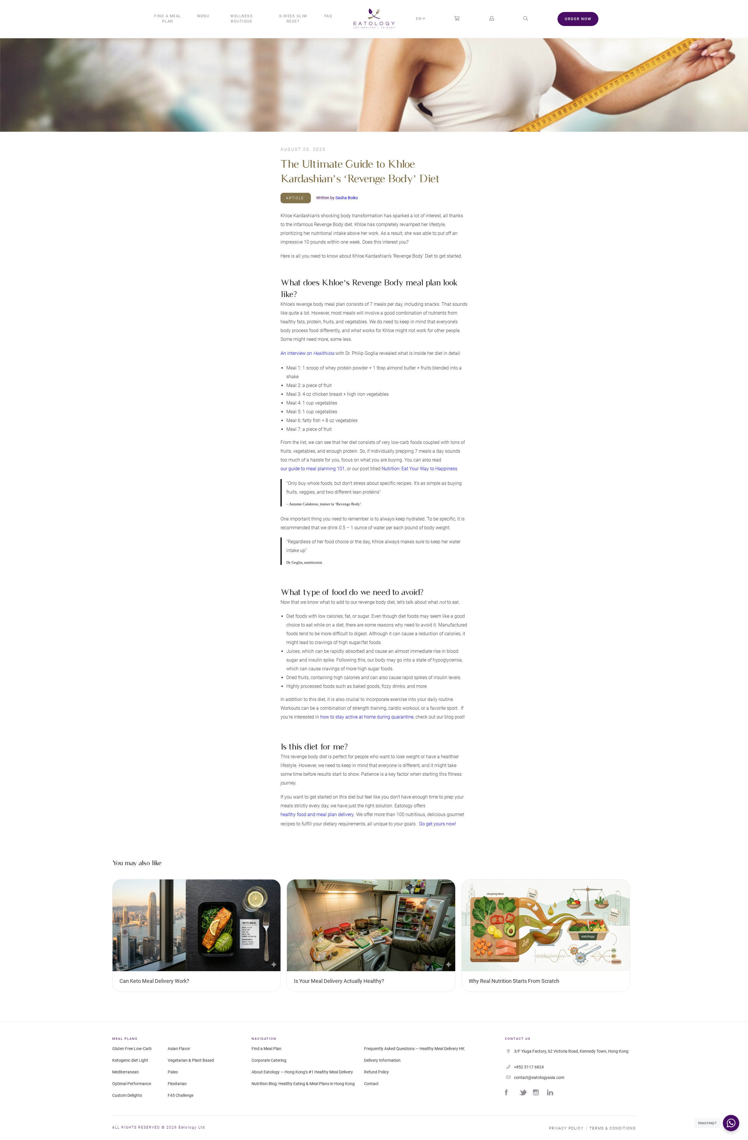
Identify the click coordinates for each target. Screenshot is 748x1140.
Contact (371, 1083)
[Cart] (456, 19)
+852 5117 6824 (529, 1067)
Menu (203, 16)
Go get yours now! (437, 824)
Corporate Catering (269, 1060)
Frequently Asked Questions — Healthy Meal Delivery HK (414, 1048)
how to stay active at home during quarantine (366, 717)
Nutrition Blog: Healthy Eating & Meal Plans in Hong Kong (303, 1083)
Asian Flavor (179, 1048)
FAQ (328, 16)
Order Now (578, 19)
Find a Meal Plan (167, 18)
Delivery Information (382, 1060)
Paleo (173, 1072)
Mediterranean (125, 1072)
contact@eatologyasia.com (539, 1077)
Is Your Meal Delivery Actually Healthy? (339, 981)
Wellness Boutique (241, 18)
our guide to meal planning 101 (312, 468)
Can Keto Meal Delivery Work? (154, 981)
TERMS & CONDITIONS (613, 1128)
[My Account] (491, 19)
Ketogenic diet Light (130, 1060)
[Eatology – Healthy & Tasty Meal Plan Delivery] (374, 19)
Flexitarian (177, 1083)
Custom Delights (127, 1095)
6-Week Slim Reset (293, 18)
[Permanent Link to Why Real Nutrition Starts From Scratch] (546, 926)
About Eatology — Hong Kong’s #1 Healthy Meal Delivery (302, 1072)
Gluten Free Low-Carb (132, 1048)
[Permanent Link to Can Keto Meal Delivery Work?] (196, 926)
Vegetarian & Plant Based (191, 1060)
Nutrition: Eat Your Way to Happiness (419, 468)
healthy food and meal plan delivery (317, 814)
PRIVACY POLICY (566, 1128)
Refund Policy (376, 1072)
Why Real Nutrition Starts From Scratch (514, 981)
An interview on (307, 353)
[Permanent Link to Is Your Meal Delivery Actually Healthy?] (371, 926)
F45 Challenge (180, 1095)
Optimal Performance (131, 1083)
